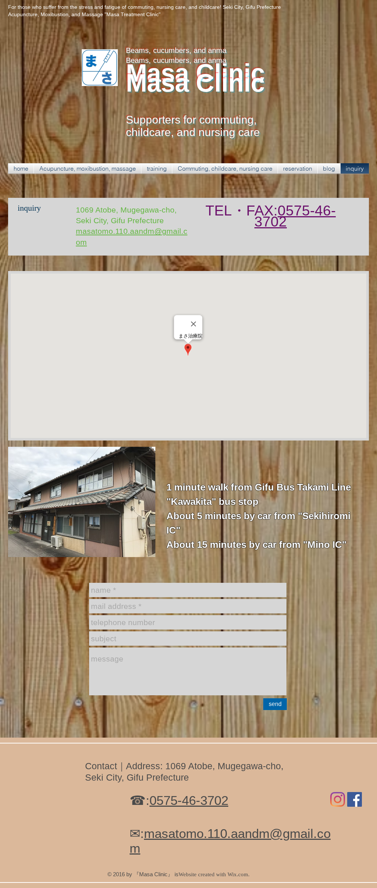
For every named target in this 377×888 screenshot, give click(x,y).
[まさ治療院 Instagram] (337, 799)
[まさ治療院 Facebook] (354, 799)
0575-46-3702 (295, 216)
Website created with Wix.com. (214, 874)
